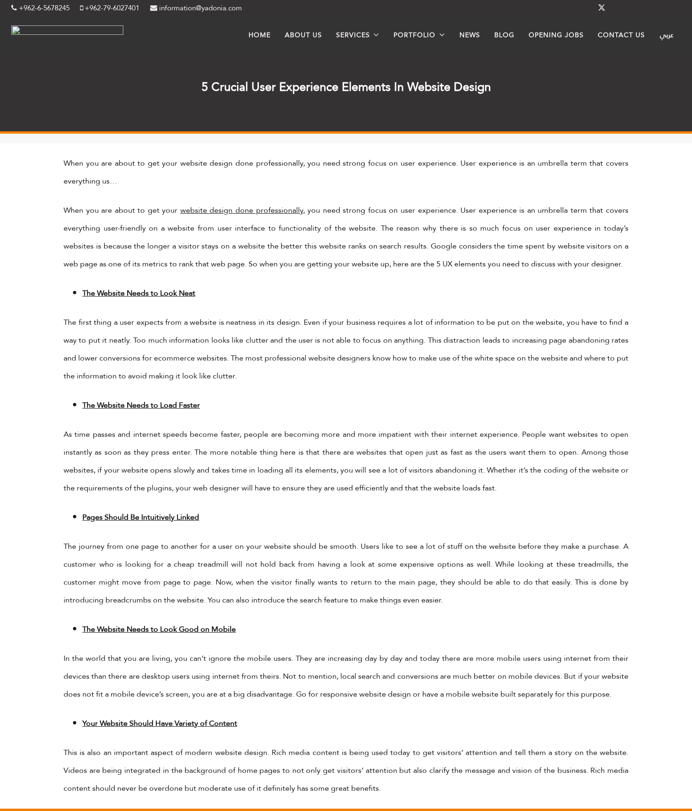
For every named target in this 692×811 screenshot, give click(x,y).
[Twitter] (601, 8)
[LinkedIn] (624, 8)
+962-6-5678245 (43, 8)
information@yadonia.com (199, 8)
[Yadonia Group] (67, 32)
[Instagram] (646, 8)
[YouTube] (669, 8)
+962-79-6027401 (111, 8)
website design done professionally (241, 210)
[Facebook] (579, 8)
